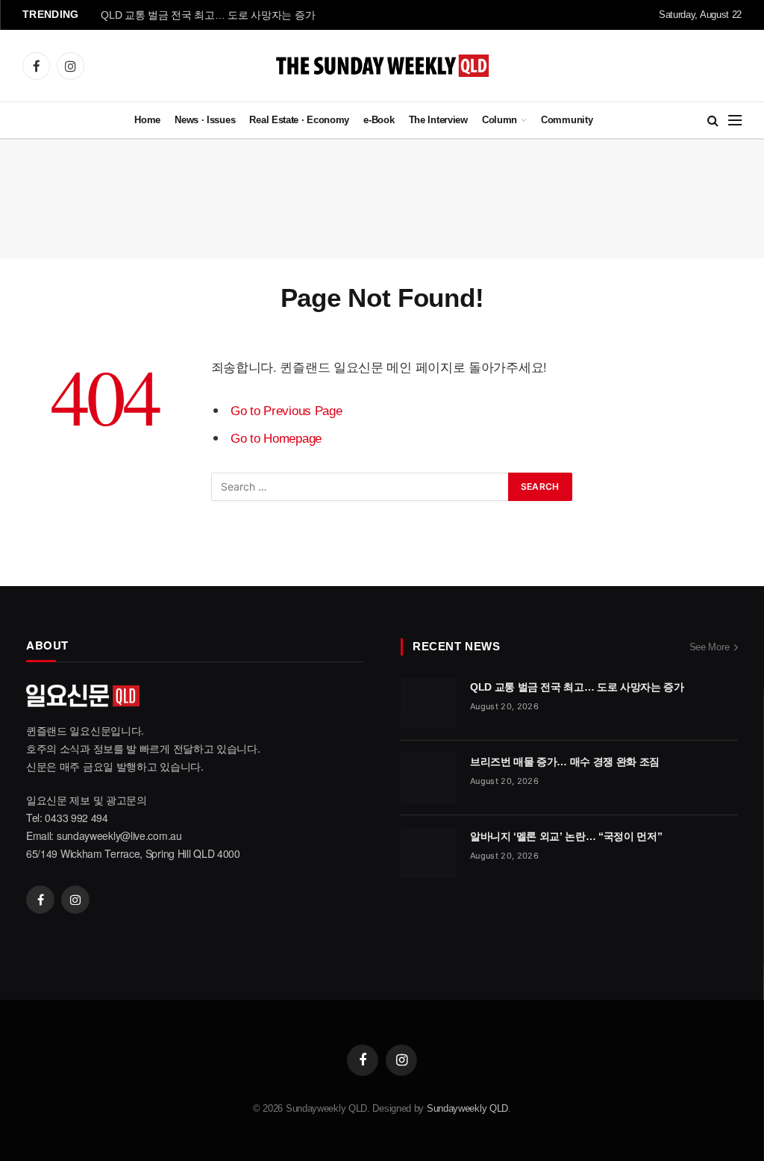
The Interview (438, 119)
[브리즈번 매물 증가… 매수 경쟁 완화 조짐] (429, 778)
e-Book (378, 119)
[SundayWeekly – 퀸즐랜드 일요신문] (382, 65)
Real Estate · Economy (299, 119)
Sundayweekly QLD (467, 1108)
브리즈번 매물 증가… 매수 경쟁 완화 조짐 (565, 762)
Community (566, 119)
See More (709, 647)
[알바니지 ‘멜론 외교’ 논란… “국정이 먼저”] (429, 852)
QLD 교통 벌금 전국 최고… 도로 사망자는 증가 (208, 15)
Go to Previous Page (286, 411)
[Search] (712, 120)
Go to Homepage (276, 439)
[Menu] (735, 120)
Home (147, 119)
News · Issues (205, 119)
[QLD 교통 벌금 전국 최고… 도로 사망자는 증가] (429, 703)
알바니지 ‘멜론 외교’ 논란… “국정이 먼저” (566, 836)
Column (499, 119)
